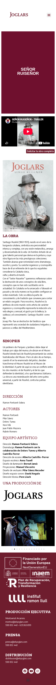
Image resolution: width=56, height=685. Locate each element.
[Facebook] (24, 671)
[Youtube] (31, 671)
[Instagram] (37, 671)
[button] (49, 15)
